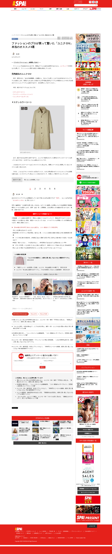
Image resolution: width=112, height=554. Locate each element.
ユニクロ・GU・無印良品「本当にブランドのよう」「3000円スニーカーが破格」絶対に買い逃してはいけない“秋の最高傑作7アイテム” (43, 347)
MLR (57, 198)
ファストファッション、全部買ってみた (26, 62)
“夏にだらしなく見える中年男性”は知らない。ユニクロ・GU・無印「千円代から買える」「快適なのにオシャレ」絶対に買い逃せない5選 (42, 320)
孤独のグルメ (51, 537)
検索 (96, 5)
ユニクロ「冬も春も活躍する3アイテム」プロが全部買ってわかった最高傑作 (43, 269)
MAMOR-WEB (61, 537)
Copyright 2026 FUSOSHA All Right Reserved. (26, 541)
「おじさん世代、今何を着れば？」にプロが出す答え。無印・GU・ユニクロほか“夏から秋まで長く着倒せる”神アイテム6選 (43, 327)
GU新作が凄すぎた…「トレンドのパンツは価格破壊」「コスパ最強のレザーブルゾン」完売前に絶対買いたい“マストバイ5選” (43, 334)
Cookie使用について (90, 531)
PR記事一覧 (52, 531)
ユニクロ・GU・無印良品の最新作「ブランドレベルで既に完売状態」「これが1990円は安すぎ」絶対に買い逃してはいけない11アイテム (43, 341)
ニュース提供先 (43, 531)
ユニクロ (34, 314)
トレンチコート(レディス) (20, 96)
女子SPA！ (18, 537)
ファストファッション (20, 314)
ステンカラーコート (19, 92)
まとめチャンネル (18, 200)
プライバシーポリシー (76, 531)
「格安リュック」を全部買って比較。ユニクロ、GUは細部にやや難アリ (41, 267)
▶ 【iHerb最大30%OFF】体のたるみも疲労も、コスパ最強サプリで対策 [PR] (34, 227)
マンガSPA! (70, 537)
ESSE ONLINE (34, 537)
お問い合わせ (48, 533)
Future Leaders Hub (80, 537)
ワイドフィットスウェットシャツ (23, 94)
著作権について (20, 533)
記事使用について (38, 533)
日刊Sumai (43, 537)
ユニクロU (44, 314)
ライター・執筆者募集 (63, 531)
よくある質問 (57, 533)
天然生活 (25, 537)
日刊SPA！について (31, 531)
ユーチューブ (64, 66)
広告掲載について (19, 531)
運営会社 (29, 533)
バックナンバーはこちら (88, 436)
